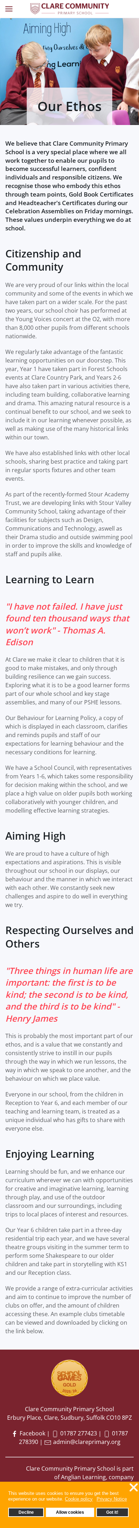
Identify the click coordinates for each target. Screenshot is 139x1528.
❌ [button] (133, 1487)
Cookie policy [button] (79, 1499)
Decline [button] (26, 1512)
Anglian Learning (83, 1477)
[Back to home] (69, 9)
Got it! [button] (112, 1512)
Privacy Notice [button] (112, 1499)
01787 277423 (78, 1433)
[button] (8, 9)
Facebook (31, 1433)
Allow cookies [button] (70, 1512)
